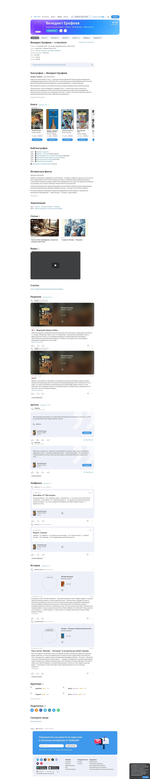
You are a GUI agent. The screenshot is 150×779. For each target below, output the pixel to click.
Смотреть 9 (46, 483)
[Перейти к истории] (92, 618)
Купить (40, 135)
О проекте (68, 761)
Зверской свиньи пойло (47, 330)
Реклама (79, 761)
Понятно (145, 777)
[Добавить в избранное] (60, 30)
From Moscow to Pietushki (54, 208)
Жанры (53, 16)
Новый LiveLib (98, 17)
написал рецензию (43, 300)
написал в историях (48, 569)
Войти (115, 17)
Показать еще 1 (35, 699)
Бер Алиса (37, 442)
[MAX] (56, 759)
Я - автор (79, 763)
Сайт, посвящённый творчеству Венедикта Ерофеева (46, 289)
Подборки (97, 38)
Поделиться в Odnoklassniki (36, 710)
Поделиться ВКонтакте (32, 710)
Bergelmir (38, 694)
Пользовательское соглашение (97, 767)
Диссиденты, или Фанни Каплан (42, 164)
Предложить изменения (86, 42)
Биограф (50, 50)
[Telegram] (37, 759)
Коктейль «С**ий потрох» (44, 495)
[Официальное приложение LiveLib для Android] (41, 767)
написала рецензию (44, 348)
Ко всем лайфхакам (37, 558)
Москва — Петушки (43, 154)
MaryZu (70, 688)
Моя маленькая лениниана (45, 159)
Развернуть (33, 196)
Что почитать (45, 16)
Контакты (68, 763)
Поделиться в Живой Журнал (45, 710)
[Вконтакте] (41, 759)
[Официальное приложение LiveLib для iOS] (53, 767)
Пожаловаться (93, 761)
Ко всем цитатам (36, 476)
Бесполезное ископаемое (45, 161)
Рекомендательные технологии (45, 773)
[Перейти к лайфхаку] (92, 521)
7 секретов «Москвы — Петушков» (72, 240)
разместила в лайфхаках (45, 487)
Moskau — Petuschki (54, 206)
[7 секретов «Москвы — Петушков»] (75, 227)
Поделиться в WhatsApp (58, 710)
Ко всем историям (37, 676)
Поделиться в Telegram (53, 710)
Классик (38, 50)
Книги (44, 38)
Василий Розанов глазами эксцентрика (49, 157)
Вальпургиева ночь (81, 131)
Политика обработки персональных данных (101, 769)
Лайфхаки (86, 38)
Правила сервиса (70, 765)
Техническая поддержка (96, 763)
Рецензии (55, 38)
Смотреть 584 (46, 297)
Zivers (70, 694)
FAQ (66, 767)
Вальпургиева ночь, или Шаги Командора (50, 155)
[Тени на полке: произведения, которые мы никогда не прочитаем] (44, 227)
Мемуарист (57, 50)
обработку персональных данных (64, 749)
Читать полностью (37, 342)
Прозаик (44, 50)
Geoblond (37, 408)
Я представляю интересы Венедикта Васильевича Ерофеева (49, 65)
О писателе (35, 38)
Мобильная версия (70, 769)
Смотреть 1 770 (44, 405)
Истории (66, 38)
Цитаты (76, 38)
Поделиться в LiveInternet (49, 710)
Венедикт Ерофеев (36, 132)
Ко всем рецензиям (37, 397)
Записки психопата (67, 130)
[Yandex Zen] (45, 759)
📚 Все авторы (39, 728)
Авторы (60, 16)
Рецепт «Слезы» (40, 532)
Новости (65, 16)
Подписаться (52, 31)
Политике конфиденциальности (138, 774)
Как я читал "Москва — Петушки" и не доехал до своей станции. (60, 651)
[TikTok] (52, 759)
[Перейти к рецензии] (92, 345)
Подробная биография (37, 97)
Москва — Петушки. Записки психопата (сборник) (52, 131)
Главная (32, 728)
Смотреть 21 (45, 566)
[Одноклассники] (49, 759)
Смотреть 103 (43, 105)
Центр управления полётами (97, 765)
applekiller (38, 688)
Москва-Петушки (36, 130)
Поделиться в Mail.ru (40, 710)
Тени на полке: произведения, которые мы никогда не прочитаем (44, 241)
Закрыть (92, 65)
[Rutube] (37, 763)
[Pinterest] (41, 763)
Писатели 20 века (35, 721)
